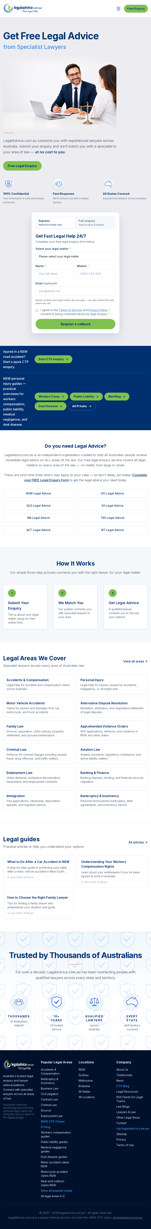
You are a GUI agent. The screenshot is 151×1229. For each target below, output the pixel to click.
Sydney (84, 1075)
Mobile (83, 266)
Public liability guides (54, 1142)
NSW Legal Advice (38, 493)
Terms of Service (70, 310)
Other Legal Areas (128, 1117)
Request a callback (75, 324)
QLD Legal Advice (39, 505)
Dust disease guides (54, 1156)
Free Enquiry (136, 8)
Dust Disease (48, 406)
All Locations (87, 1097)
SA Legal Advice (112, 505)
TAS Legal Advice (112, 517)
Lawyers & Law (126, 1112)
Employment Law (52, 1116)
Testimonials (124, 1075)
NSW (82, 1069)
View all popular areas (56, 1190)
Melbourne (86, 1080)
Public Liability (84, 396)
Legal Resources (127, 1091)
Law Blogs (123, 1106)
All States (84, 1091)
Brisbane (84, 1086)
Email (46, 283)
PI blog (45, 1127)
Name (41, 266)
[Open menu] (118, 9)
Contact (121, 1123)
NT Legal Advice (112, 530)
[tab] (55, 222)
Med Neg (114, 396)
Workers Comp (49, 396)
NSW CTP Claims (53, 1121)
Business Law (49, 1088)
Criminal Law (49, 1105)
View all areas (133, 661)
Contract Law (49, 1099)
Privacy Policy (98, 310)
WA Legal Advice (38, 517)
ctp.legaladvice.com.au (132, 1128)
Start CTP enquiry (51, 359)
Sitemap (121, 1134)
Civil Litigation (49, 1094)
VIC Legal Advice (112, 493)
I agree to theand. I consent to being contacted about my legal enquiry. (75, 311)
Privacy (121, 1139)
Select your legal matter (53, 248)
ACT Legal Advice (39, 530)
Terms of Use (15, 1117)
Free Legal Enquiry (22, 166)
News (120, 1080)
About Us (122, 1069)
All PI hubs (79, 406)
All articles (136, 842)
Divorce (46, 1110)
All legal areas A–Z (53, 1196)
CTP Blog (122, 1086)
